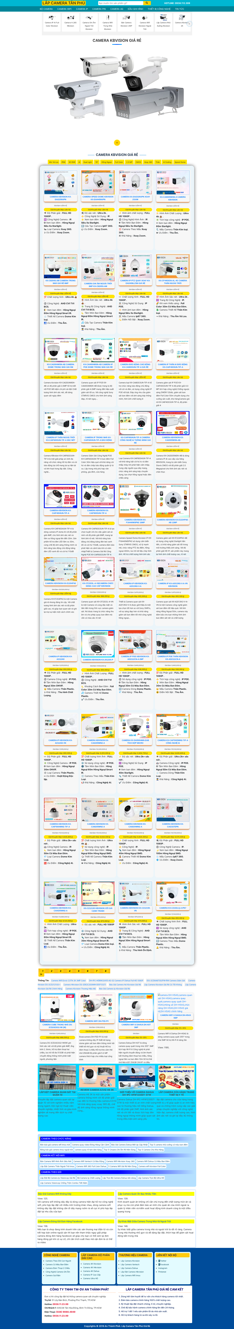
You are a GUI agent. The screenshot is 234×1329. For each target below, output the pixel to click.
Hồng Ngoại (107, 162)
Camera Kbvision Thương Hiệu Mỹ (81, 988)
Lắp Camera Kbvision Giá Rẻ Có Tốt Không (163, 984)
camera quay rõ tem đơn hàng (88, 1149)
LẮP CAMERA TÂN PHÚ (64, 3)
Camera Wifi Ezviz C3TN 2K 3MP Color (68, 980)
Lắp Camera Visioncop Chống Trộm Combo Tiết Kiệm (63, 1183)
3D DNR (72, 162)
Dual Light (88, 162)
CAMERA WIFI (64, 9)
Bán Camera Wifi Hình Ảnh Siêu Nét (55, 1161)
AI (79, 162)
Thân (158, 162)
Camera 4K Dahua (91, 1271)
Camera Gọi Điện (53, 1275)
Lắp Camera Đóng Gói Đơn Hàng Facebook (60, 1221)
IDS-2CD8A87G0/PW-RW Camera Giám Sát (166, 980)
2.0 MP (129, 162)
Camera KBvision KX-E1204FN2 (60, 583)
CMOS (138, 162)
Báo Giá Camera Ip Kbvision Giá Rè (114, 988)
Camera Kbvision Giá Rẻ (117, 40)
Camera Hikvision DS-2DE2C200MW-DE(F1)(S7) (85, 984)
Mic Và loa (53, 162)
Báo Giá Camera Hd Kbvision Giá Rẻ (125, 984)
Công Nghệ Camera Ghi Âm (58, 1272)
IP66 (63, 162)
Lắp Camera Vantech (130, 1264)
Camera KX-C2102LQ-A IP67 (173, 908)
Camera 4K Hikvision (92, 1267)
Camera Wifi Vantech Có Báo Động (89, 1161)
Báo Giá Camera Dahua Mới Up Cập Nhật (129, 1144)
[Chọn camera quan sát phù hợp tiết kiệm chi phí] (189, 24)
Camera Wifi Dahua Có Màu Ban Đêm (153, 1161)
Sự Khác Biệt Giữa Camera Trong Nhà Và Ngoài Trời (144, 1221)
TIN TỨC (179, 9)
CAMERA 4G (116, 9)
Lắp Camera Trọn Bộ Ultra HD (151, 1178)
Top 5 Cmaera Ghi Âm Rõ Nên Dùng (120, 1149)
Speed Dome (180, 162)
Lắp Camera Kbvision (130, 1261)
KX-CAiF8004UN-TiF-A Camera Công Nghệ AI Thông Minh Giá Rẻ (135, 440)
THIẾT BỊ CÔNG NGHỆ (159, 9)
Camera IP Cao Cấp (92, 1275)
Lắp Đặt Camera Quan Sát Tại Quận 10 (57, 1093)
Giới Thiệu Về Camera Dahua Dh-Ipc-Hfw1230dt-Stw (137, 1093)
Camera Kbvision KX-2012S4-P (98, 660)
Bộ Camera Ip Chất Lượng (88, 1178)
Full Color (119, 162)
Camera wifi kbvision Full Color (152, 1166)
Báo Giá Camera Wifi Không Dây (54, 1193)
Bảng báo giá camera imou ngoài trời (56, 1149)
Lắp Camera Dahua (129, 1268)
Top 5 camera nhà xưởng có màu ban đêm (169, 1144)
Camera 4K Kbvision (92, 1264)
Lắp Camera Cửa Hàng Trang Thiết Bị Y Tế (176, 1093)
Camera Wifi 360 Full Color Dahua (91, 1166)
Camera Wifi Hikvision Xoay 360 (120, 1161)
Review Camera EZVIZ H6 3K (97, 1090)
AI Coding (167, 162)
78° (96, 162)
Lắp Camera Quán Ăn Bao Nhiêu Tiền (137, 1193)
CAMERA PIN (99, 9)
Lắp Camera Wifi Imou (130, 1275)
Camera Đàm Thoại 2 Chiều (58, 1268)
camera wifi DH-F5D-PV (97, 1021)
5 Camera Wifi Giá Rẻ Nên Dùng (122, 1166)
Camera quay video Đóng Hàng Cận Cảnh (90, 1144)
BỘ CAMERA (46, 9)
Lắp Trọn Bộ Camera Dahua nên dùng (119, 1178)
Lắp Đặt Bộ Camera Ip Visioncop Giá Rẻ (57, 1178)
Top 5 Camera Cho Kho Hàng (151, 1149)
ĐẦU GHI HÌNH (135, 9)
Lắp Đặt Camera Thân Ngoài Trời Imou (57, 1166)
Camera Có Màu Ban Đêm (57, 1264)
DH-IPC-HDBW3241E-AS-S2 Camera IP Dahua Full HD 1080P (116, 980)
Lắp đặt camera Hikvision (132, 1272)
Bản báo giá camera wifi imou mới (55, 1144)
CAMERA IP (82, 9)
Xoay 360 (148, 162)
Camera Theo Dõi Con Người (58, 1261)
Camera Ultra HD (90, 1278)
